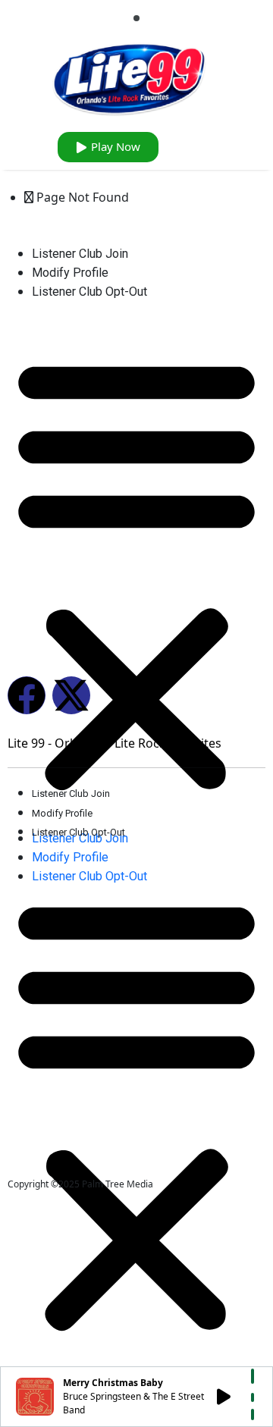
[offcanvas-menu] (136, 18)
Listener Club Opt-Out (89, 291)
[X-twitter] (71, 695)
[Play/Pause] (224, 1396)
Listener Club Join (80, 253)
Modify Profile (70, 272)
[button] (136, 571)
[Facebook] (27, 695)
